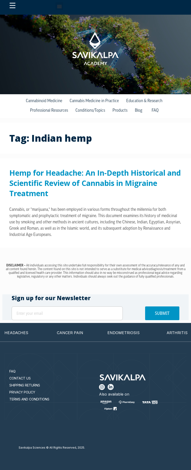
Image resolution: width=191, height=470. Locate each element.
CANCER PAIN (63, 332)
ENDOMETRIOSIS (117, 332)
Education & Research (144, 101)
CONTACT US (20, 378)
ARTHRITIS (170, 332)
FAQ (155, 111)
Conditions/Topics (90, 111)
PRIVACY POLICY (22, 392)
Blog (138, 111)
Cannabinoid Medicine (44, 101)
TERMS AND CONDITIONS (29, 399)
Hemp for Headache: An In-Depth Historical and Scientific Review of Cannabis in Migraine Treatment (95, 183)
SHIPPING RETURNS (24, 385)
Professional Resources (49, 111)
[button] (59, 6)
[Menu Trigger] (12, 6)
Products (120, 111)
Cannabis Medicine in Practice (94, 101)
